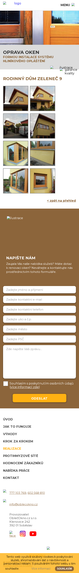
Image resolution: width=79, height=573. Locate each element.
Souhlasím (64, 568)
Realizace (12, 448)
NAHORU (37, 556)
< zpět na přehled (61, 200)
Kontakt (11, 478)
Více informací (40, 568)
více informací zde (25, 387)
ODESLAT (39, 398)
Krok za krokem (18, 441)
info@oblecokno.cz (23, 504)
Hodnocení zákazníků (23, 463)
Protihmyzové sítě (20, 456)
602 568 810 (36, 493)
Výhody (10, 434)
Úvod (8, 419)
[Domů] (16, 5)
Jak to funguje (17, 426)
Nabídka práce (16, 470)
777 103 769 (17, 493)
